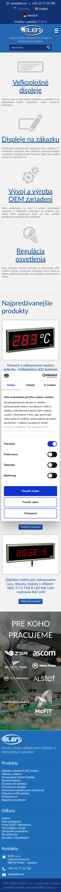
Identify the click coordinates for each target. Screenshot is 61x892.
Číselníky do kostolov (14, 783)
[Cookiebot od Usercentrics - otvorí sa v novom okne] (43, 376)
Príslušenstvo (10, 796)
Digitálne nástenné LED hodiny (20, 770)
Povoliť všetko (30, 491)
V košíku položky (30, 21)
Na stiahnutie (10, 834)
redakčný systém (14, 887)
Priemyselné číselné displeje (18, 777)
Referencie (24, 824)
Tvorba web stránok (47, 883)
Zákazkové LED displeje (15, 793)
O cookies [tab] (50, 385)
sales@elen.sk (19, 3)
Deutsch (33, 15)
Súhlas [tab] (11, 385)
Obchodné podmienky (15, 831)
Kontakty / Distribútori (15, 837)
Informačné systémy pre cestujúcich (23, 790)
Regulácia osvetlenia (14, 800)
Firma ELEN (9, 824)
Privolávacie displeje (14, 787)
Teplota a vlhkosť (12, 774)
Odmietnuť (30, 513)
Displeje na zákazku (30, 139)
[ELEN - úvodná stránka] (30, 30)
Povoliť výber (30, 502)
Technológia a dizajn (13, 828)
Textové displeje (11, 780)
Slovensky (24, 9)
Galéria (6, 818)
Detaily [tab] (30, 385)
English (43, 9)
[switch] (52, 454)
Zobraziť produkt (31, 527)
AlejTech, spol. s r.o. (47, 887)
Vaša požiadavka (11, 821)
